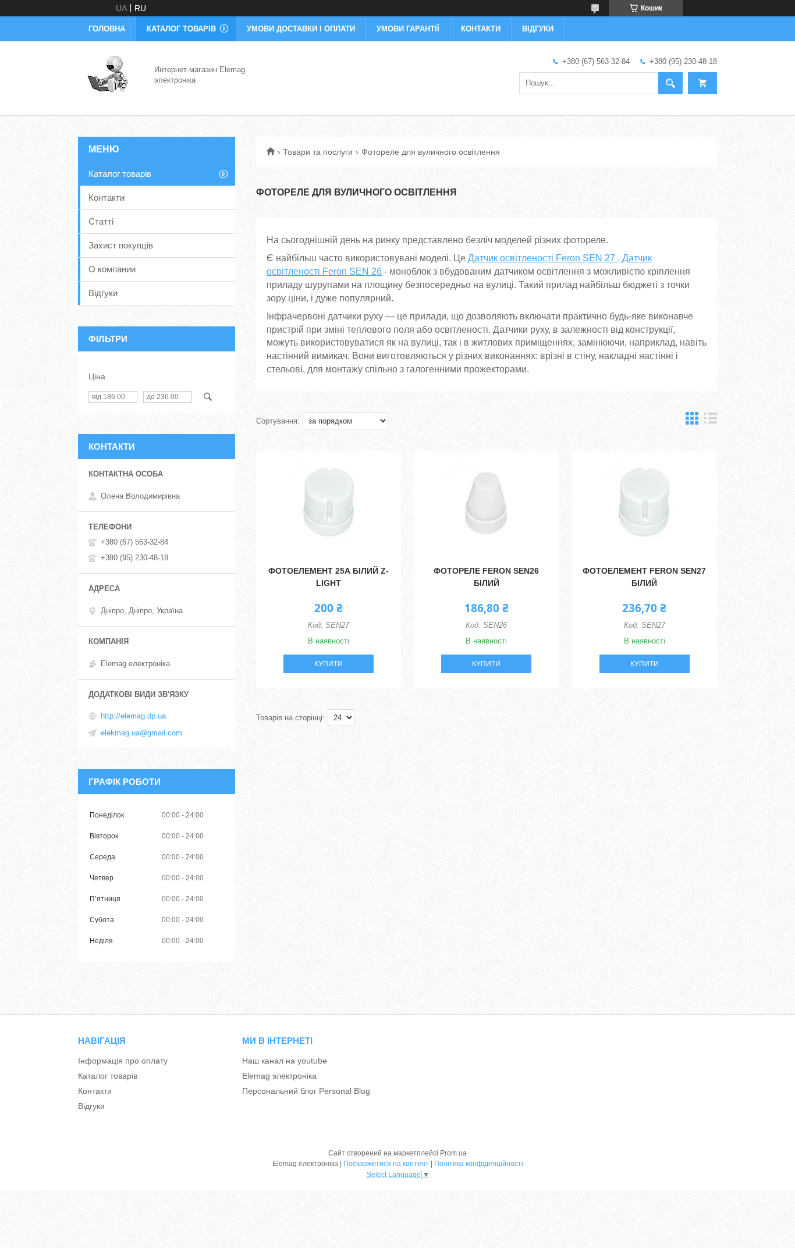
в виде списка (710, 421)
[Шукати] (670, 83)
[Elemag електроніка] (109, 74)
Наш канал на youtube (284, 1060)
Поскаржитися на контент (386, 1164)
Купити (328, 664)
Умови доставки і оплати (301, 28)
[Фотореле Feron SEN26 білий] (486, 503)
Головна (106, 28)
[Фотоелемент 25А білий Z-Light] (328, 503)
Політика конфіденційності (478, 1164)
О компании (112, 269)
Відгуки (537, 28)
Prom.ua (453, 1153)
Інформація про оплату (123, 1060)
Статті (100, 221)
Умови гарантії (408, 28)
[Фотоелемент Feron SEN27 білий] (644, 503)
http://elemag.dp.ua (133, 716)
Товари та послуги (318, 152)
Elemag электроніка (279, 1075)
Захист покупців (120, 245)
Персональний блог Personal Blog (306, 1091)
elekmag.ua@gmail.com (141, 732)
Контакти (481, 28)
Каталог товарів (181, 28)
